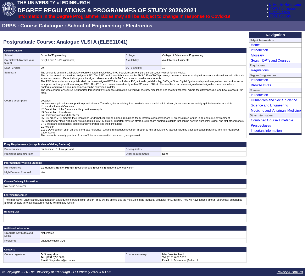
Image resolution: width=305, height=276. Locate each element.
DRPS (9, 25)
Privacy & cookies (290, 272)
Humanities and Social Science (274, 100)
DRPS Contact (280, 16)
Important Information (266, 130)
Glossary (257, 55)
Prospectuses (261, 125)
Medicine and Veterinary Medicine (276, 110)
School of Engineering (94, 25)
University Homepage (285, 4)
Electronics (139, 25)
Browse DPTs (261, 85)
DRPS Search (279, 12)
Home (255, 45)
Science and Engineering (269, 105)
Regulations (260, 70)
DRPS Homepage (282, 8)
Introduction (259, 50)
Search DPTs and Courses (270, 60)
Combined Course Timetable (272, 120)
